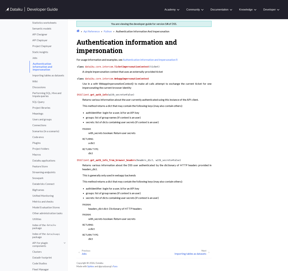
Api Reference (92, 31)
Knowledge (246, 9)
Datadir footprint (42, 257)
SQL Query (38, 101)
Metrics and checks (43, 201)
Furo (115, 266)
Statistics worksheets (44, 22)
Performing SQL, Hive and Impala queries (46, 95)
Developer (269, 9)
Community (193, 9)
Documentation (219, 9)
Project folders (40, 148)
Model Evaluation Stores (46, 207)
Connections (39, 125)
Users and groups (42, 119)
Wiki (35, 81)
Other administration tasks (47, 213)
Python (108, 31)
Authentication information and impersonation (42, 66)
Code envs (38, 137)
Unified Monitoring (43, 195)
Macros (36, 154)
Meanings (37, 113)
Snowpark (38, 178)
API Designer (39, 34)
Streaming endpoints (44, 172)
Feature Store (40, 166)
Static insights (40, 52)
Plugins (36, 142)
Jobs (34, 57)
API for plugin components (40, 244)
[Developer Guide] (31, 10)
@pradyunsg (105, 266)
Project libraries (41, 107)
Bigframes (38, 189)
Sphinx (90, 266)
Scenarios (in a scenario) (45, 131)
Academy (170, 9)
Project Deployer (42, 46)
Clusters (37, 251)
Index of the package (44, 227)
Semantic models (41, 28)
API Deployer (40, 40)
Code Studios (39, 263)
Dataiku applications (43, 160)
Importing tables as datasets (48, 75)
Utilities (36, 219)
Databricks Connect (43, 184)
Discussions (39, 87)
